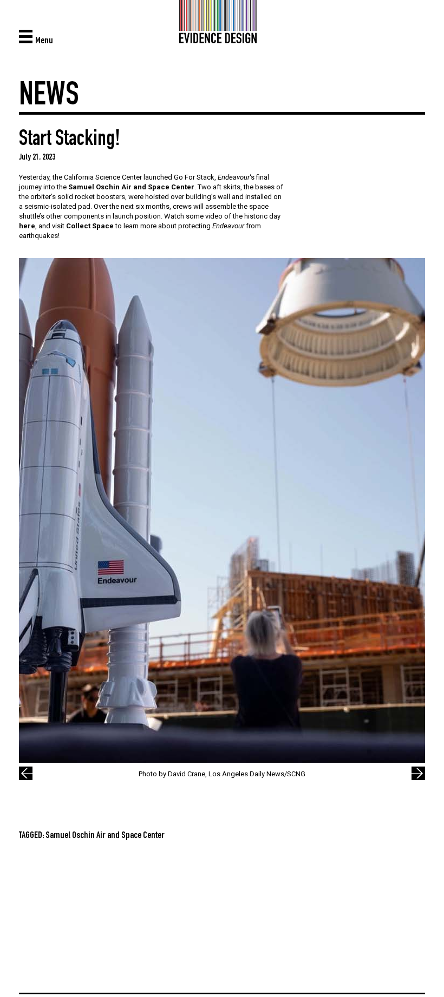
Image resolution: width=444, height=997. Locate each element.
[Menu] (27, 36)
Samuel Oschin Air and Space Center (131, 187)
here (27, 226)
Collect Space (90, 226)
